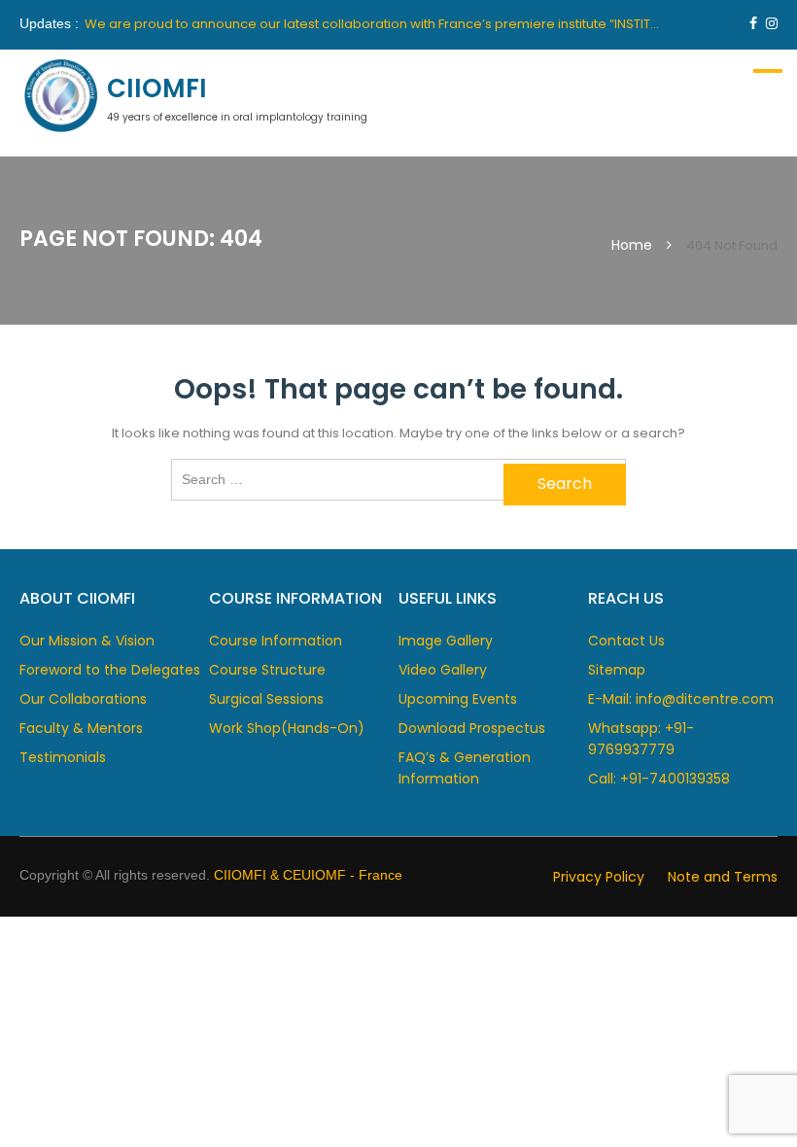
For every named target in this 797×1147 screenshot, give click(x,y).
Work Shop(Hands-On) (286, 728)
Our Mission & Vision (87, 640)
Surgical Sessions (266, 699)
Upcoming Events (457, 699)
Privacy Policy (598, 876)
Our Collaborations (83, 699)
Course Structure (267, 669)
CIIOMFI (157, 88)
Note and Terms (723, 876)
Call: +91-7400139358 (659, 778)
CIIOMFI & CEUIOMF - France (308, 875)
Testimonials (62, 757)
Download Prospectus (471, 728)
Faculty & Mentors (81, 728)
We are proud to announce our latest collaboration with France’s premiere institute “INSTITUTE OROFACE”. (414, 24)
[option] (375, 24)
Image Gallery (445, 640)
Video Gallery (442, 669)
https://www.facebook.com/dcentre (753, 23)
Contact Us (626, 640)
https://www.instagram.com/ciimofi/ (772, 23)
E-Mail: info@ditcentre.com (681, 699)
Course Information (275, 640)
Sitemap (616, 669)
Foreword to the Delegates (109, 669)
